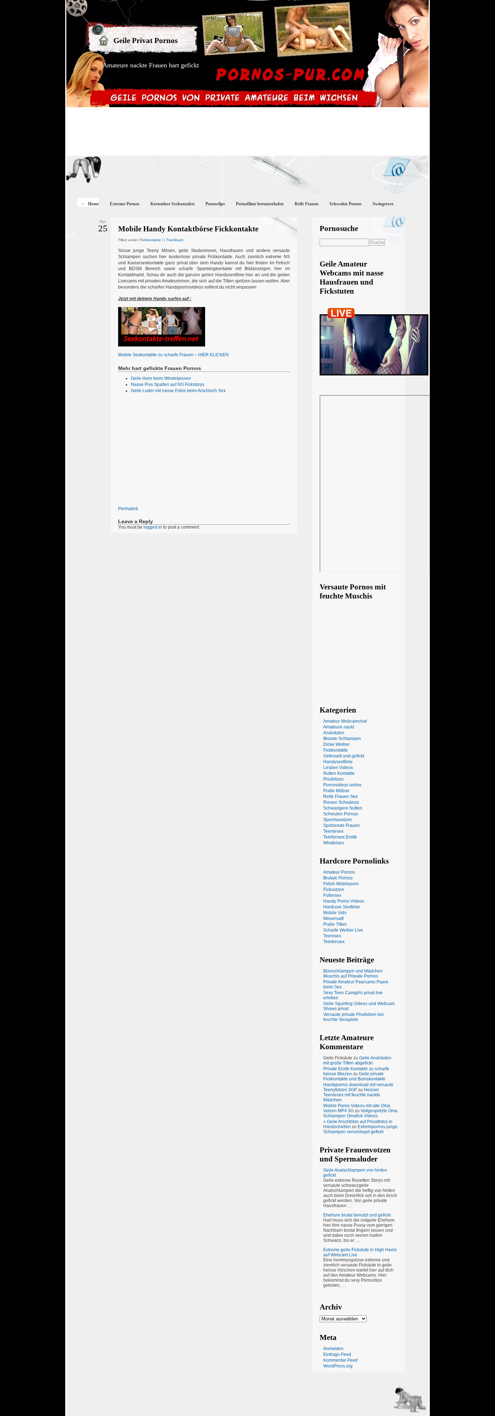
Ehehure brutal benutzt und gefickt (357, 1215)
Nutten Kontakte (339, 773)
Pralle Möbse (336, 790)
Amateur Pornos (339, 872)
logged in (152, 527)
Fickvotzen (333, 889)
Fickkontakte (150, 240)
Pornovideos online (342, 784)
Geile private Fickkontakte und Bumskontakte (354, 1076)
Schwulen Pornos (345, 203)
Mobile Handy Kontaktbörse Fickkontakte (188, 228)
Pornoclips (215, 203)
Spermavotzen (337, 819)
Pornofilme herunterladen (260, 203)
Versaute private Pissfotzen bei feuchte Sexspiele (353, 1017)
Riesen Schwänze (341, 802)
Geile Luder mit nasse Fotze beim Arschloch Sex (178, 390)
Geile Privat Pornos (145, 40)
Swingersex (383, 203)
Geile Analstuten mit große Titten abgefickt (357, 1060)
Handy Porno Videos (343, 901)
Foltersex (332, 895)
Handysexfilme (338, 761)
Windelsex (333, 842)
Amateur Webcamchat (345, 721)
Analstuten (333, 732)
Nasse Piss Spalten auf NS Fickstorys (167, 384)
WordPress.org (338, 1366)
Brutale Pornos (338, 878)
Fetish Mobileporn (341, 883)
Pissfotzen (333, 779)
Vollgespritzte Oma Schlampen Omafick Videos (360, 1113)
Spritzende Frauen (341, 825)
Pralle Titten (335, 924)
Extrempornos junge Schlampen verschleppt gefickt (360, 1129)
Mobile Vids (334, 912)
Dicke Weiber (336, 744)
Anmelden (333, 1348)
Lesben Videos (338, 767)
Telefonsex (334, 941)
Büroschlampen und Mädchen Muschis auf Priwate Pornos (353, 973)
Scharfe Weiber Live (343, 930)
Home (93, 203)
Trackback (174, 240)
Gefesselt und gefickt (343, 756)
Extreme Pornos (125, 203)
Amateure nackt (338, 727)
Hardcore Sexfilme (341, 906)
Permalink (128, 508)
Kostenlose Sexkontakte (172, 203)
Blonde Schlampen (342, 738)
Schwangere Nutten (342, 808)
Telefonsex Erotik (340, 837)
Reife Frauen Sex (340, 796)
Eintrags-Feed (337, 1354)
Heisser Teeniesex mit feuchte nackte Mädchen (351, 1094)
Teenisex (332, 935)
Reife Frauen (307, 203)
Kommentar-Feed (340, 1360)
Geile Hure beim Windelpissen (161, 378)
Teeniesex (333, 831)
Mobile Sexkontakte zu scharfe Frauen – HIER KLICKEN (173, 354)
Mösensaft (333, 918)
